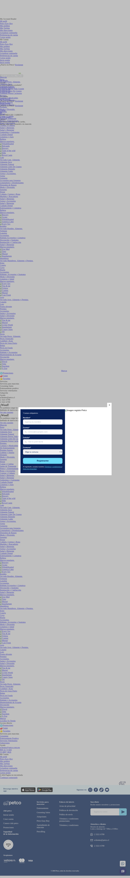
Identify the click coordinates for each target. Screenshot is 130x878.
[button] (109, 405)
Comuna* (27, 447)
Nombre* (26, 418)
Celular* (26, 438)
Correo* (26, 428)
